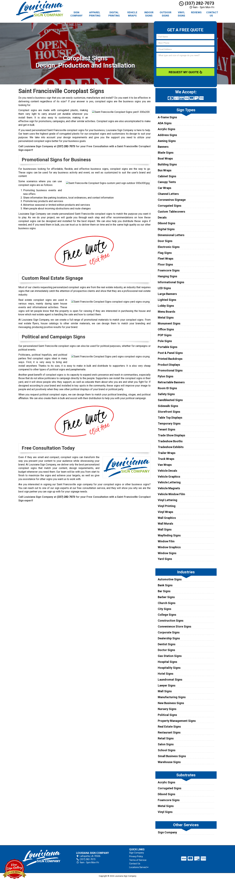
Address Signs (167, 135)
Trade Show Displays (171, 435)
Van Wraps (165, 464)
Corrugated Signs (169, 205)
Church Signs (166, 603)
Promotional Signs (170, 370)
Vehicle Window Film (171, 494)
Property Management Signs (177, 720)
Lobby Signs (166, 305)
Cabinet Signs (167, 176)
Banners (163, 146)
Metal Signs (166, 317)
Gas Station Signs (170, 656)
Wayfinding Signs (169, 535)
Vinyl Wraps (165, 512)
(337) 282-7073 (199, 3)
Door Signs (165, 241)
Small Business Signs (172, 756)
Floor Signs (165, 264)
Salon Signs (166, 744)
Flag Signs (165, 252)
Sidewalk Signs (168, 406)
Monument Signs (169, 323)
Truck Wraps (166, 458)
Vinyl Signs (181, 14)
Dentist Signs (166, 644)
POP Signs (165, 335)
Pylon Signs (165, 376)
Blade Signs (165, 152)
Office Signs (166, 329)
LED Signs (164, 288)
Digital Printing (114, 14)
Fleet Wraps (165, 258)
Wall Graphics (167, 517)
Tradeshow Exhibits (171, 447)
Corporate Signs (169, 632)
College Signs (167, 614)
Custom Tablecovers (171, 211)
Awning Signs (167, 141)
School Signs (166, 750)
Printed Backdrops (170, 358)
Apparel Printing (94, 14)
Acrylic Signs (166, 129)
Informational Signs (171, 282)
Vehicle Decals (167, 470)
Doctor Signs (166, 650)
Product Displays (169, 364)
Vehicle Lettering (169, 482)
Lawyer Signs (166, 685)
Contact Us (212, 14)
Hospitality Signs (169, 667)
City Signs (164, 609)
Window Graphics (169, 547)
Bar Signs (164, 591)
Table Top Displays (170, 417)
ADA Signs (165, 123)
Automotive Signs (170, 579)
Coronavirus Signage (172, 199)
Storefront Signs (169, 411)
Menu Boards (166, 311)
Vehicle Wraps (132, 14)
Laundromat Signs (170, 679)
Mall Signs (165, 691)
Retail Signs (166, 738)
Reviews (196, 12)
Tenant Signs (166, 429)
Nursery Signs (167, 709)
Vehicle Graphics (169, 476)
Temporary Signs (169, 423)
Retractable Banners (171, 382)
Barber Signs (166, 597)
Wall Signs (165, 529)
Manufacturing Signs (172, 697)
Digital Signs (166, 229)
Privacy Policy (136, 856)
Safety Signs (166, 394)
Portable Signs (167, 347)
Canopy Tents (167, 182)
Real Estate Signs (169, 726)
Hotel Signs (165, 673)
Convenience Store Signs (174, 626)
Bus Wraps (164, 170)
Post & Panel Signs (170, 353)
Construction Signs (170, 620)
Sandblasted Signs (170, 400)
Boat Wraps (165, 158)
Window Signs (167, 553)
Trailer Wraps (166, 453)
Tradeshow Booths (170, 441)
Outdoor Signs (165, 14)
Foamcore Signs (169, 270)
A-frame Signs (167, 117)
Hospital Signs (167, 661)
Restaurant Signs (169, 732)
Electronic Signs (169, 247)
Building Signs (167, 164)
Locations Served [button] (138, 867)
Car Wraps (164, 188)
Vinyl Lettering (167, 500)
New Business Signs (171, 703)
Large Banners (167, 294)
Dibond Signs (166, 223)
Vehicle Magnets (169, 488)
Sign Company (76, 14)
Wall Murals (165, 523)
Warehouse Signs (169, 762)
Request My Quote (184, 72)
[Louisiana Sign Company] (41, 858)
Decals (162, 217)
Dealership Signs (169, 638)
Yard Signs (165, 559)
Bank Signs (165, 585)
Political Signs (167, 715)
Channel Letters (168, 193)
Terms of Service (137, 860)
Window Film (166, 541)
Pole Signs (165, 341)
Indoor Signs (148, 14)
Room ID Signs (167, 388)
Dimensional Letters (171, 235)
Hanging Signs (167, 276)
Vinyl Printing (167, 506)
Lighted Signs (167, 299)
